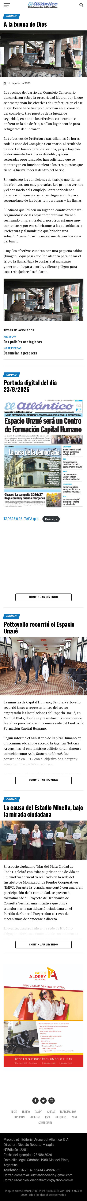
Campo (38, 1112)
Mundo (26, 1112)
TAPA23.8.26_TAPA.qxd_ (22, 519)
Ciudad (51, 1112)
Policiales (61, 1117)
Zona (74, 1117)
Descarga (51, 519)
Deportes (19, 1117)
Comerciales (45, 1123)
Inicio (14, 1112)
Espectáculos (68, 1112)
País (47, 1117)
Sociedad (35, 1117)
